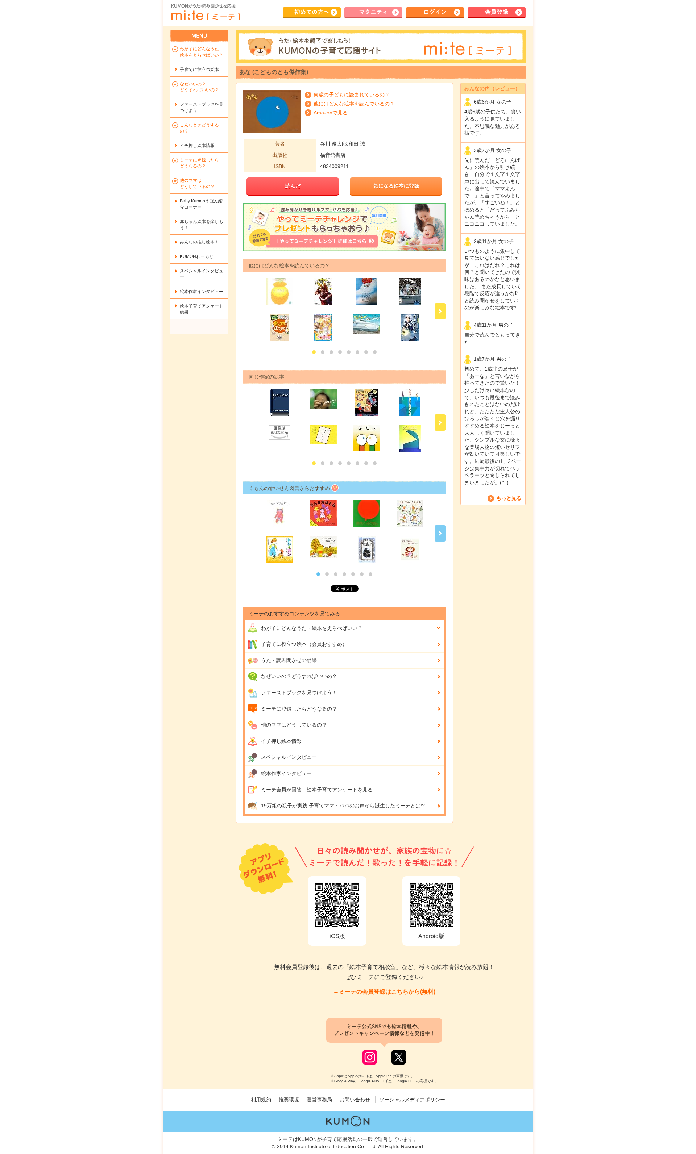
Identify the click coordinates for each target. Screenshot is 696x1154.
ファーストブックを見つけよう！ (299, 692)
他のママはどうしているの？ (294, 725)
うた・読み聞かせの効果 (289, 660)
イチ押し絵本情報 (281, 741)
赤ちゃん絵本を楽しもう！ (201, 224)
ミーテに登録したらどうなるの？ (299, 709)
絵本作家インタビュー (286, 773)
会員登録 (496, 12)
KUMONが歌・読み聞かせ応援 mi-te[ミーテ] (205, 12)
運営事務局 (319, 1100)
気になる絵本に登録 (396, 186)
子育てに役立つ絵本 (199, 69)
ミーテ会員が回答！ (317, 790)
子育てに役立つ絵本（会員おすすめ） (304, 644)
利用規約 (261, 1100)
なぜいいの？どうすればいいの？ (299, 676)
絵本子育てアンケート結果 (201, 309)
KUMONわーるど (197, 256)
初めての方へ (311, 12)
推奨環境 (289, 1100)
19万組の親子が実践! (343, 805)
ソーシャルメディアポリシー (412, 1100)
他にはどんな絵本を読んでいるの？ (354, 103)
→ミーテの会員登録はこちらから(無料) (384, 991)
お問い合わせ (355, 1100)
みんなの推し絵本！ (199, 241)
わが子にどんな (311, 628)
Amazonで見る (331, 113)
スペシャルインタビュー (289, 757)
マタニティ (373, 12)
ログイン (435, 12)
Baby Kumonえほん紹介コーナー (201, 204)
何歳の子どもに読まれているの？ (352, 94)
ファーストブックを (201, 107)
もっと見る (509, 498)
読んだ (293, 186)
